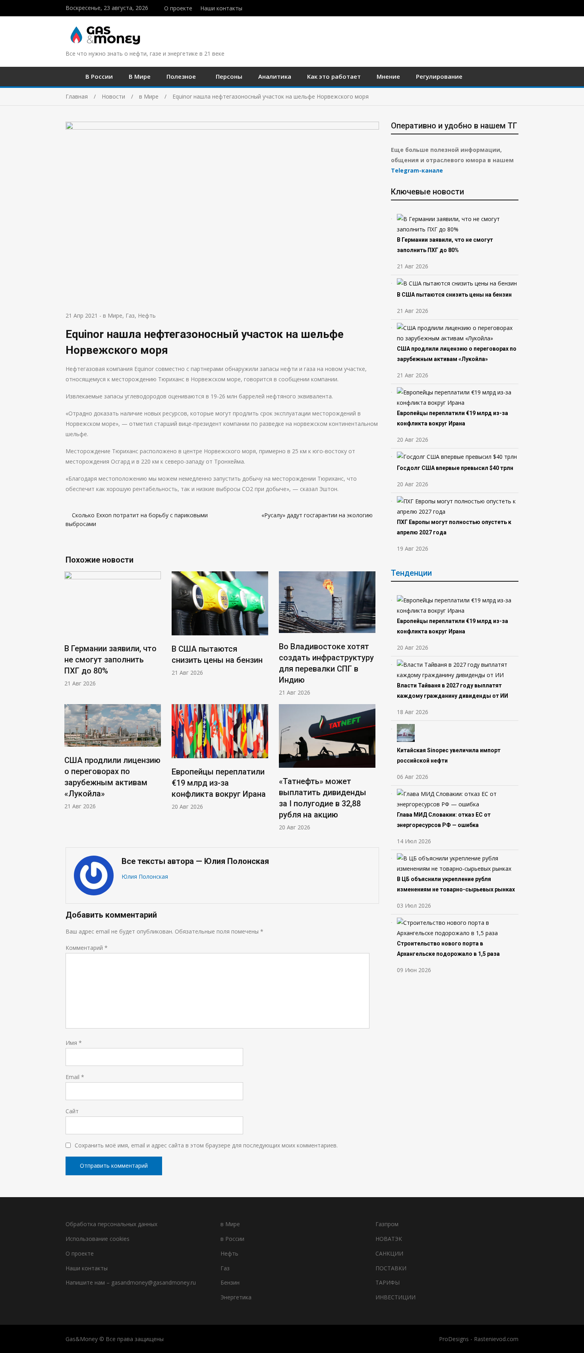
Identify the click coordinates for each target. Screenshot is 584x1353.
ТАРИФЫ (387, 1282)
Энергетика (235, 1297)
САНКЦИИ (389, 1253)
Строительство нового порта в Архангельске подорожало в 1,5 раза (448, 948)
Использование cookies (98, 1238)
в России (232, 1238)
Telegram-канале (417, 170)
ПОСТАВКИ (390, 1268)
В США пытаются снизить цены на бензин (455, 294)
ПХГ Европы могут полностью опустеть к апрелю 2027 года (454, 527)
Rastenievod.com (496, 1339)
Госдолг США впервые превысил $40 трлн (455, 468)
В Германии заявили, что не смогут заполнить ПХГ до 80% (110, 660)
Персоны (229, 76)
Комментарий (87, 947)
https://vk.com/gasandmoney (516, 7)
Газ (130, 315)
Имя (74, 1042)
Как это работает (334, 76)
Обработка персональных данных (111, 1224)
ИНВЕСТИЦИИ (395, 1297)
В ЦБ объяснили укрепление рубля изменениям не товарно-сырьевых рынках (456, 884)
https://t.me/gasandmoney (508, 7)
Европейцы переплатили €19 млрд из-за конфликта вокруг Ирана (219, 783)
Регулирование (439, 76)
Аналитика (274, 76)
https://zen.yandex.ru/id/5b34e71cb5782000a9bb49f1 (499, 7)
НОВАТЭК (388, 1238)
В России (99, 76)
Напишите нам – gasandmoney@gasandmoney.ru (131, 1282)
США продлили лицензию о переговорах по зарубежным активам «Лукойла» (456, 354)
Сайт (72, 1111)
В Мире (140, 76)
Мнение (388, 76)
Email (75, 1077)
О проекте (178, 8)
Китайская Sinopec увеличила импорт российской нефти (449, 755)
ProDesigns (454, 1339)
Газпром (386, 1224)
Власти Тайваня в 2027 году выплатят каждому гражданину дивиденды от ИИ (452, 690)
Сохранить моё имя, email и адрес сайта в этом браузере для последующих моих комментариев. (206, 1145)
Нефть (147, 315)
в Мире (112, 315)
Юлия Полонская (145, 876)
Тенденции (411, 573)
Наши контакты (221, 8)
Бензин (230, 1282)
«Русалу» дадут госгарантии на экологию (317, 515)
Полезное (181, 76)
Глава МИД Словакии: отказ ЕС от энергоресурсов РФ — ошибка (444, 819)
